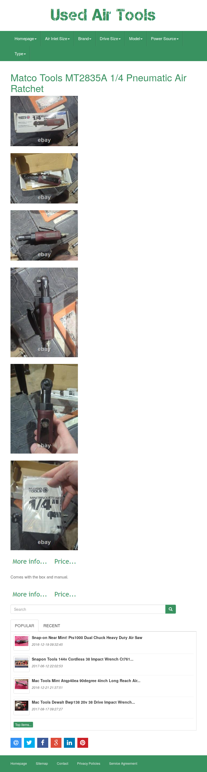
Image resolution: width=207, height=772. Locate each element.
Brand (83, 38)
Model (134, 38)
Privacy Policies (88, 763)
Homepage (24, 38)
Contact (62, 763)
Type (19, 53)
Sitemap (42, 763)
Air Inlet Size (56, 38)
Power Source (163, 38)
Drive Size (109, 38)
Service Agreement (123, 763)
